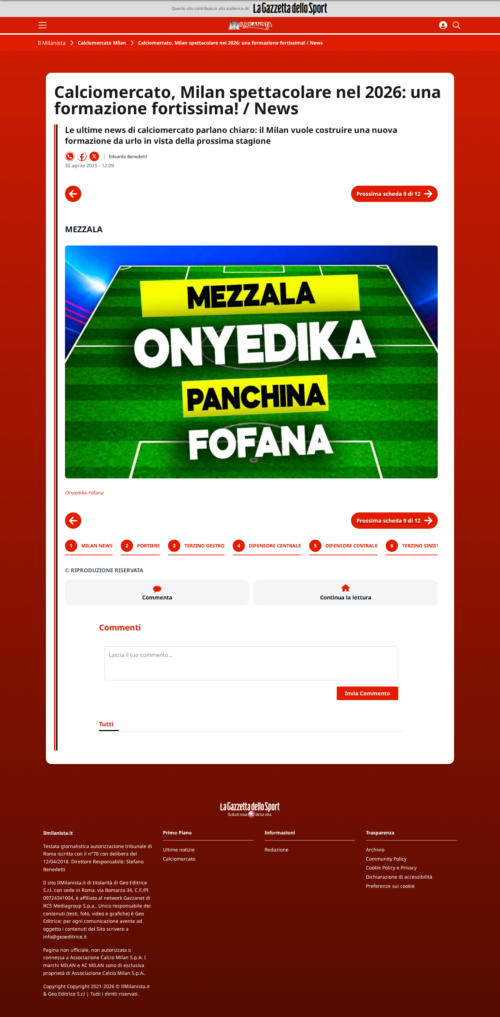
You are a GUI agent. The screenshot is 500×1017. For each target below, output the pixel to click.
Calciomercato (179, 858)
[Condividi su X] (94, 156)
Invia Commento (367, 693)
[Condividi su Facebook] (82, 156)
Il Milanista (52, 43)
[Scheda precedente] (73, 194)
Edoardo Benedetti (128, 156)
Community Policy (386, 858)
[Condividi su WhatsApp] (69, 156)
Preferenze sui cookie (390, 886)
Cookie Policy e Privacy (391, 867)
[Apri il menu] (42, 25)
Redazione (276, 849)
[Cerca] (457, 25)
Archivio (375, 849)
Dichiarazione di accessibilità (399, 877)
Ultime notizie (179, 849)
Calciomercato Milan (102, 42)
